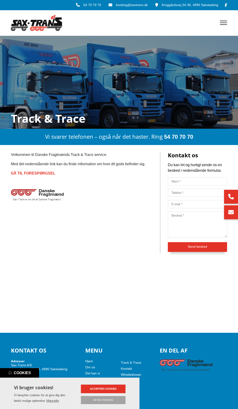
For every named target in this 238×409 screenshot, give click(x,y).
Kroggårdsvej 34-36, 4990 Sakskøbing (190, 5)
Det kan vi (92, 373)
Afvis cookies (103, 400)
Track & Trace (131, 362)
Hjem (89, 361)
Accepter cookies (103, 388)
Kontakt (126, 368)
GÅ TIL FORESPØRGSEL (33, 173)
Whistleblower (131, 374)
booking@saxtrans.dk (132, 5)
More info (52, 400)
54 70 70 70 (92, 5)
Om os (90, 367)
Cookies (22, 373)
